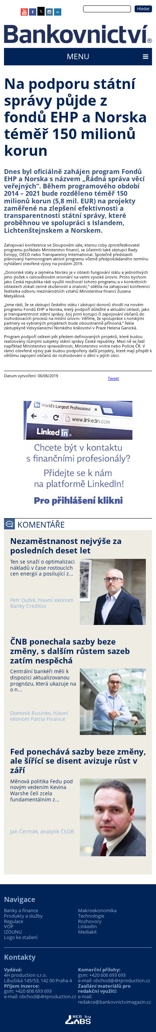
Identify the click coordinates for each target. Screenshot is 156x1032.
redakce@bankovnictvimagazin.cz (114, 1002)
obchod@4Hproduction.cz (47, 996)
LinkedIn (87, 926)
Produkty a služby (23, 916)
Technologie (91, 916)
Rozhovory (90, 921)
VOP (8, 926)
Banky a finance (21, 910)
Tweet (113, 378)
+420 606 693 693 (33, 991)
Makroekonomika (97, 910)
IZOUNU (13, 932)
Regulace (13, 921)
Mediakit (87, 932)
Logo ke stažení (20, 937)
